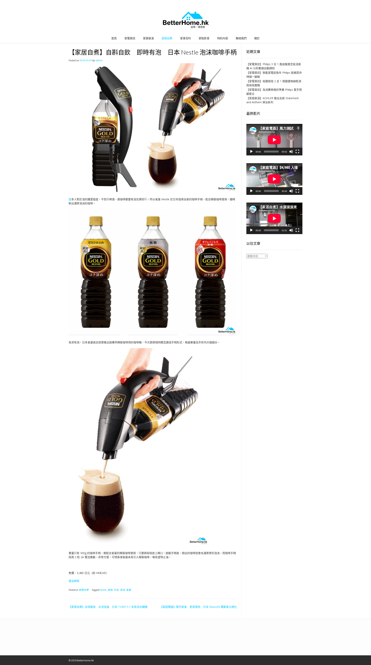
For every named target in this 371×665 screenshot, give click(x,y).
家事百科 (185, 38)
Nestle (103, 590)
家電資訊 (129, 38)
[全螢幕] (297, 151)
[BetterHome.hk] (185, 20)
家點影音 (204, 38)
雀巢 (128, 590)
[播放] (251, 151)
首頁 (114, 38)
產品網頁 (74, 581)
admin (98, 60)
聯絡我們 (241, 38)
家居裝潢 (148, 38)
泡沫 (122, 590)
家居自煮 (167, 38)
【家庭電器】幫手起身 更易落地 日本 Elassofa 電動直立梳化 (198, 607)
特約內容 (222, 38)
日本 (116, 590)
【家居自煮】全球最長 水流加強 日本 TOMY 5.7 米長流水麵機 (108, 607)
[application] (274, 139)
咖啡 (109, 590)
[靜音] (291, 151)
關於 (257, 38)
